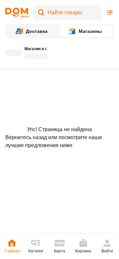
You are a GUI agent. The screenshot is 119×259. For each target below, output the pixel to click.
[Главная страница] (16, 13)
